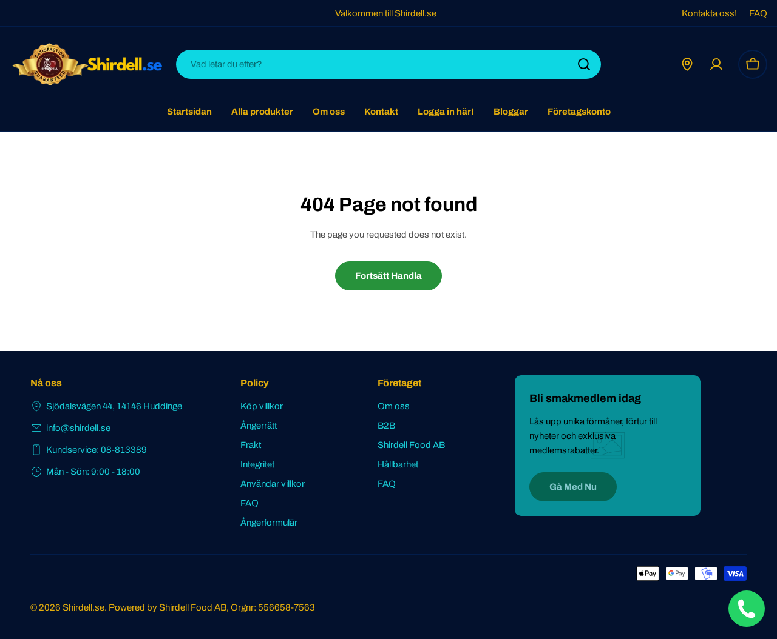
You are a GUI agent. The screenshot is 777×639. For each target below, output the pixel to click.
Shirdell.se (83, 607)
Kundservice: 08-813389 (96, 450)
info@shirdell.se (78, 428)
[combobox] (388, 64)
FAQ (758, 13)
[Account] (716, 64)
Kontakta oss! (709, 13)
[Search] (584, 64)
